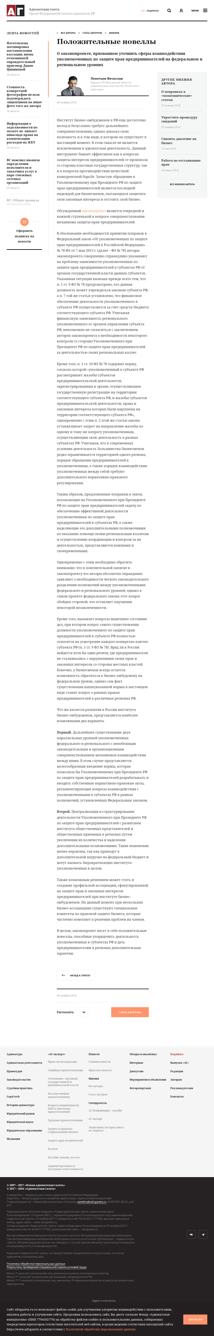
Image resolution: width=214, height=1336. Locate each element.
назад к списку (80, 975)
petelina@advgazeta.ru (92, 1202)
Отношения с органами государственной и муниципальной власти (63, 1082)
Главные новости (100, 1061)
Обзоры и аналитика (143, 1054)
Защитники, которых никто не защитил (106, 1129)
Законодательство (19, 1079)
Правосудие (14, 1071)
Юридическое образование (24, 1130)
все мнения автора (182, 184)
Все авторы (68, 32)
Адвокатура (14, 1054)
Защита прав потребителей (65, 1140)
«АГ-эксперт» (56, 1054)
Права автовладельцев (62, 1061)
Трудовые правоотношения (65, 1120)
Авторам (176, 1079)
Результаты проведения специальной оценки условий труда (47, 1267)
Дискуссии (136, 1071)
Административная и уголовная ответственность (65, 1167)
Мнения (114, 32)
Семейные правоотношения (65, 1070)
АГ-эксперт (95, 1119)
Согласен (195, 1319)
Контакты (177, 1096)
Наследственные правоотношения (59, 1095)
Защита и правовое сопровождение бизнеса (63, 1130)
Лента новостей (23, 33)
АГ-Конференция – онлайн (105, 1110)
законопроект (94, 211)
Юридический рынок (21, 1113)
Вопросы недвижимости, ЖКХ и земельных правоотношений (63, 1108)
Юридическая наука (20, 1122)
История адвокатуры (20, 1105)
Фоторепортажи (140, 1088)
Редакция (176, 1071)
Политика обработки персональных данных (36, 1264)
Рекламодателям (181, 1088)
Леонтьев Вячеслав (107, 78)
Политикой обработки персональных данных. (101, 1329)
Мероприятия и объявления (148, 1079)
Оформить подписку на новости (24, 236)
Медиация (13, 1139)
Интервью (136, 1063)
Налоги (52, 1149)
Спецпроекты (98, 1103)
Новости (94, 1054)
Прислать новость (100, 1070)
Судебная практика (19, 1088)
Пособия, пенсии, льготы (64, 1157)
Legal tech (13, 1096)
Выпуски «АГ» (179, 1063)
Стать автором (92, 32)
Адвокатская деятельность (24, 1063)
